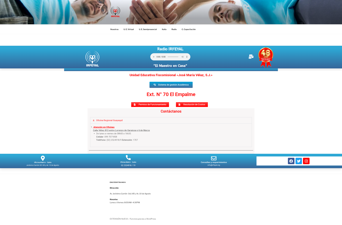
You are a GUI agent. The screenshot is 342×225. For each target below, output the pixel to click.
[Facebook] (291, 161)
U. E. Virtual (129, 29)
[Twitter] (299, 161)
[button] (192, 104)
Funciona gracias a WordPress (143, 219)
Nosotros (114, 29)
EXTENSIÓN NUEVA (119, 219)
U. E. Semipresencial (148, 29)
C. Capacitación (189, 29)
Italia (164, 29)
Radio (174, 29)
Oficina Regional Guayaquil (109, 120)
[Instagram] (306, 161)
